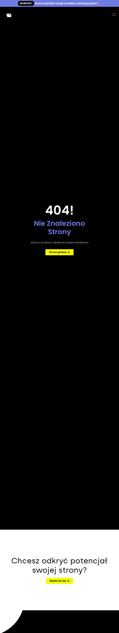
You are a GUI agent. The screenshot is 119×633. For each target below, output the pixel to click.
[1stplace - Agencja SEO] (13, 15)
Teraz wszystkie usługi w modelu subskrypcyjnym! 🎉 (60, 3)
